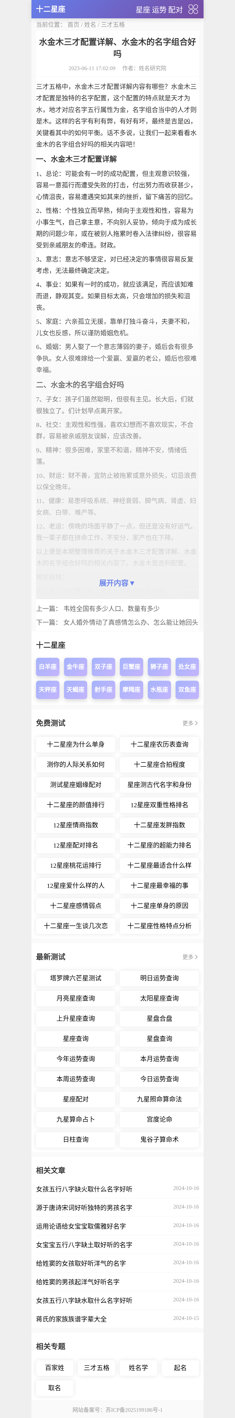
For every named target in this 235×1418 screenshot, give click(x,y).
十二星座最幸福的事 (159, 885)
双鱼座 (187, 689)
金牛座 (75, 667)
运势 (159, 10)
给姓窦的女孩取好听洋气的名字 (81, 1263)
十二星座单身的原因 (159, 905)
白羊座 (48, 667)
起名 (180, 1367)
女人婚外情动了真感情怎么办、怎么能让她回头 (130, 622)
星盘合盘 (159, 1018)
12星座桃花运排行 (75, 865)
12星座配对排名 (75, 845)
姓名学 (138, 1367)
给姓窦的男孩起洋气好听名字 (78, 1282)
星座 (143, 10)
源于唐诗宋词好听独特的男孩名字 (84, 1207)
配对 (175, 10)
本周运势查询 (75, 1079)
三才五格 (113, 25)
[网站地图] (193, 9)
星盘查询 (159, 1038)
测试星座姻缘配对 (75, 784)
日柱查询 (76, 1139)
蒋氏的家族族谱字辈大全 (71, 1319)
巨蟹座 (131, 667)
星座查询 (76, 1038)
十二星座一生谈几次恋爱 (76, 928)
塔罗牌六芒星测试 (75, 978)
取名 (54, 1388)
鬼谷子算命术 (159, 1139)
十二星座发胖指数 (159, 825)
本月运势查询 (159, 1059)
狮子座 (159, 667)
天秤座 (48, 689)
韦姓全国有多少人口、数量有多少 (111, 608)
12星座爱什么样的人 (76, 885)
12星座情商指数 (75, 825)
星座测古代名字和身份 (159, 784)
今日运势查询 (159, 1079)
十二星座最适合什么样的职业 (159, 867)
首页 (73, 25)
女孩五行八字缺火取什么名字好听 (84, 1189)
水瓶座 (159, 689)
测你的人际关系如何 (76, 764)
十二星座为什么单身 (76, 744)
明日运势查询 (159, 978)
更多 (187, 723)
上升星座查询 (75, 1018)
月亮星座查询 (75, 998)
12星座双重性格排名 (159, 805)
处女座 (187, 667)
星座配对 (76, 1099)
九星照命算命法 (159, 1099)
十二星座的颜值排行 (76, 805)
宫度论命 (159, 1119)
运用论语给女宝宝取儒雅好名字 (81, 1226)
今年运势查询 (75, 1059)
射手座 (103, 689)
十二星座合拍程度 (159, 764)
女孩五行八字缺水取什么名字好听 (84, 1300)
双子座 (103, 667)
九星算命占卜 (75, 1119)
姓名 (90, 25)
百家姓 (54, 1367)
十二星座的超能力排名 (159, 845)
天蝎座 (75, 689)
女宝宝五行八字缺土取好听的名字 (84, 1245)
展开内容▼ (117, 583)
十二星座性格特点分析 (159, 926)
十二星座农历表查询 (159, 744)
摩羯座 (131, 689)
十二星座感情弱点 (75, 905)
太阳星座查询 (159, 998)
